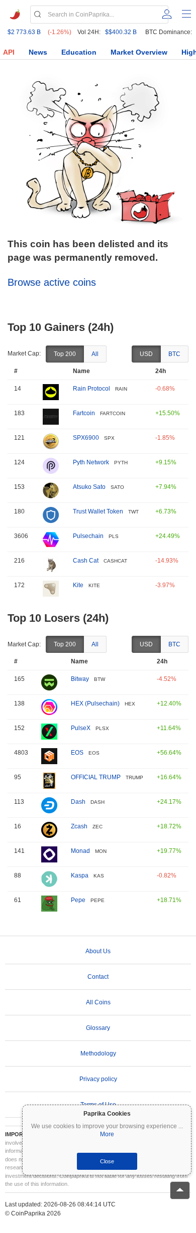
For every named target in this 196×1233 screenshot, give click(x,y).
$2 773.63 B (24, 32)
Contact (98, 976)
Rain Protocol (91, 388)
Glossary (98, 1027)
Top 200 (65, 354)
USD (146, 354)
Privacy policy (98, 1079)
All (95, 354)
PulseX (80, 728)
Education (78, 52)
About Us (98, 951)
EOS (77, 752)
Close (107, 1161)
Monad (80, 850)
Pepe (78, 900)
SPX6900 (86, 437)
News (38, 52)
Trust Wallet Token (98, 511)
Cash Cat (86, 560)
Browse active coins (52, 282)
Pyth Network (91, 462)
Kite (78, 585)
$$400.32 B (121, 32)
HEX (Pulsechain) (95, 703)
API (9, 52)
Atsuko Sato (89, 486)
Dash (78, 801)
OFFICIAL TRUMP (96, 777)
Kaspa (79, 875)
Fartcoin (84, 413)
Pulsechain (88, 536)
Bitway (80, 678)
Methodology (98, 1053)
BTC (174, 354)
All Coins (98, 1002)
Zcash (79, 826)
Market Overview (139, 52)
